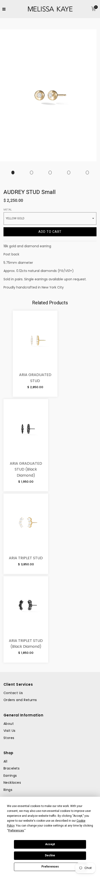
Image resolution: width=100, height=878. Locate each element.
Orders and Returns (20, 700)
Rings (7, 789)
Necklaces (12, 782)
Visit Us (9, 730)
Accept (50, 844)
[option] (12, 173)
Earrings (10, 775)
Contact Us (13, 693)
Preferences (50, 866)
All (5, 761)
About (8, 723)
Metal (7, 209)
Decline (50, 855)
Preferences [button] (16, 830)
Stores (8, 738)
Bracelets (11, 768)
